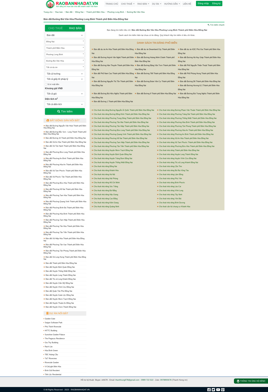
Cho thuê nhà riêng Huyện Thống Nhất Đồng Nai (113, 162)
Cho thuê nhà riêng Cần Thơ (170, 166)
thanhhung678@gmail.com (127, 380)
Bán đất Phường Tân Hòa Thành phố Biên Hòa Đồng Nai (64, 227)
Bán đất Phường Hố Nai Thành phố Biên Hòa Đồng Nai (63, 190)
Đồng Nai (79, 12)
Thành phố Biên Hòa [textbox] (55, 48)
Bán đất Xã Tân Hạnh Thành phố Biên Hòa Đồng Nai (64, 147)
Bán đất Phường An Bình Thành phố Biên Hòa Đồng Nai (63, 159)
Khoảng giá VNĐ (54, 88)
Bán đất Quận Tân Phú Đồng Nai (58, 291)
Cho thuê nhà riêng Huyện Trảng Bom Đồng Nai (112, 158)
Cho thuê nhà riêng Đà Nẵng (105, 190)
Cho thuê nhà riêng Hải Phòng (105, 178)
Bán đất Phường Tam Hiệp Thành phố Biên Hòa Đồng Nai (64, 221)
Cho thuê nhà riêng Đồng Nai (105, 166)
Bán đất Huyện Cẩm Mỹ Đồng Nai (59, 283)
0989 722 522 (147, 380)
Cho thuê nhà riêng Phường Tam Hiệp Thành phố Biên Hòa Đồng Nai (121, 142)
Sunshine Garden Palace (54, 335)
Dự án (156, 4)
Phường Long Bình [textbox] (54, 54)
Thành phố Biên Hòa (95, 12)
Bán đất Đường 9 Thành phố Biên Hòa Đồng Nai (156, 93)
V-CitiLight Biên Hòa (52, 366)
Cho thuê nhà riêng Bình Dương (172, 203)
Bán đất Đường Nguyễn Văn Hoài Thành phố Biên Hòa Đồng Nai (65, 127)
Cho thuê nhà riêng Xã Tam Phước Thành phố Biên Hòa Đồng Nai (185, 142)
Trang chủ (112, 4)
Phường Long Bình (115, 12)
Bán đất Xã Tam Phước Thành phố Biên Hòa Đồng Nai (63, 172)
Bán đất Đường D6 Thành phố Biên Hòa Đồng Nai (200, 81)
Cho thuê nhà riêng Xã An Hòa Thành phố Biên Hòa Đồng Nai (184, 138)
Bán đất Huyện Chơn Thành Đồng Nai (60, 307)
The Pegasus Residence (54, 338)
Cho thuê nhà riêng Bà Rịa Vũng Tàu (174, 170)
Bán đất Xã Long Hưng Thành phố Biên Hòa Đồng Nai (65, 258)
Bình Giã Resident (52, 370)
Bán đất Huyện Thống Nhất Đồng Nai (60, 271)
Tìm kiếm (66, 111)
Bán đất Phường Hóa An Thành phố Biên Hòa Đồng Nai (63, 165)
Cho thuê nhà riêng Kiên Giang (106, 203)
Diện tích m (51, 98)
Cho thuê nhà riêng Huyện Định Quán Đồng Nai (112, 154)
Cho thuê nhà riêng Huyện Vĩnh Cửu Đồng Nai (177, 158)
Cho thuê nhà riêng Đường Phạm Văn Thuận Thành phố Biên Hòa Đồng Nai (189, 110)
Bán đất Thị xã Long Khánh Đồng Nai (60, 279)
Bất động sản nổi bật (64, 120)
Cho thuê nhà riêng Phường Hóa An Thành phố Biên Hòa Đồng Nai (186, 130)
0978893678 (165, 380)
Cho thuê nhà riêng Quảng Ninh (106, 206)
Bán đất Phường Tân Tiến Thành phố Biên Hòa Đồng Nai (64, 233)
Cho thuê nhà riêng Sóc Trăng (105, 186)
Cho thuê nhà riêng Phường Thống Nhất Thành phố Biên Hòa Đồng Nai (187, 118)
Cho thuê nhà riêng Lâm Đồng (171, 174)
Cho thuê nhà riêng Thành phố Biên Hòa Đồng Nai (179, 150)
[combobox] (65, 41)
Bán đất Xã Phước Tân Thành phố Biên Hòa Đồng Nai (63, 178)
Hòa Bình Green (51, 350)
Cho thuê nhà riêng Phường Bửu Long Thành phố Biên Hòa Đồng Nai (121, 130)
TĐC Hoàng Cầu (51, 354)
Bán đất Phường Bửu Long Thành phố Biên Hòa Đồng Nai (64, 153)
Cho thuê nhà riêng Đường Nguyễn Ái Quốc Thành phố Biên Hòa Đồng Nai (123, 110)
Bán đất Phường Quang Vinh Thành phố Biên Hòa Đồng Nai (65, 202)
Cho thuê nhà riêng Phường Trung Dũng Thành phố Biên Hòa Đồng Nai (122, 118)
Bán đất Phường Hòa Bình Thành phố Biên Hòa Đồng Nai (64, 215)
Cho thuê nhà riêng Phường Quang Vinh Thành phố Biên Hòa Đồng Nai (122, 134)
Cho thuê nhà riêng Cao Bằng (105, 199)
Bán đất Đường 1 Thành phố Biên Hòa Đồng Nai (113, 101)
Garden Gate (49, 319)
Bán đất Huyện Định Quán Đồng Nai (60, 267)
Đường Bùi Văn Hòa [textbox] (55, 61)
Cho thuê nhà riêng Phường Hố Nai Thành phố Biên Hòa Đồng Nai (120, 138)
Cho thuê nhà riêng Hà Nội (104, 174)
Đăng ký (216, 3)
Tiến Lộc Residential (52, 374)
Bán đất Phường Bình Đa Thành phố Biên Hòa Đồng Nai (63, 209)
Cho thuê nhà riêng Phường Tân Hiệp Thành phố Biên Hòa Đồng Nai (121, 126)
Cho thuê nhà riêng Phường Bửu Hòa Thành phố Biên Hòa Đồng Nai (186, 146)
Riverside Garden (51, 362)
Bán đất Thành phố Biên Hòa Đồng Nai (61, 263)
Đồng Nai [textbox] (50, 41)
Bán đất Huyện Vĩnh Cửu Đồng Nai (59, 287)
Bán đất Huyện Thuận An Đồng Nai (59, 303)
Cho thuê (127, 4)
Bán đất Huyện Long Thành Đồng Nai (60, 275)
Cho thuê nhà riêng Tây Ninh (170, 194)
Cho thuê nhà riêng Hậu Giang (105, 194)
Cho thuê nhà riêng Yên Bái (170, 199)
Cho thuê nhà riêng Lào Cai (170, 186)
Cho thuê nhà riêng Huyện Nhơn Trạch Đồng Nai (113, 150)
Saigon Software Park (53, 323)
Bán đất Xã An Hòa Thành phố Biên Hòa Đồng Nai (65, 142)
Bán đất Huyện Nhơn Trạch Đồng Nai (60, 299)
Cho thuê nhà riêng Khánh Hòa (106, 170)
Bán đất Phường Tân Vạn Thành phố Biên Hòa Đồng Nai (64, 246)
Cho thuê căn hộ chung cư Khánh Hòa (174, 206)
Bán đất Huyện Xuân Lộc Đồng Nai (59, 295)
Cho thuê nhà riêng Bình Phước (172, 182)
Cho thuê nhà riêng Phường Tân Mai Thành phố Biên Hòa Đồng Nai (120, 122)
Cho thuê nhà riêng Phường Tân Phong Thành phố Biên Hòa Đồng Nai (187, 126)
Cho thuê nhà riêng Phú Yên (170, 178)
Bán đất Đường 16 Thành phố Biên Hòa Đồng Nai (65, 138)
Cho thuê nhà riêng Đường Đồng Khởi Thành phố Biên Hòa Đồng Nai (121, 114)
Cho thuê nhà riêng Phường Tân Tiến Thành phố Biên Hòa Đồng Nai (121, 146)
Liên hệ (187, 4)
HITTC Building (50, 331)
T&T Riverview (50, 358)
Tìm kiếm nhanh (217, 25)
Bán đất (69, 12)
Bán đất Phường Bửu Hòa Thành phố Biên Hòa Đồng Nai (64, 184)
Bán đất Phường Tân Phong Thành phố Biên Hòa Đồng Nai (65, 252)
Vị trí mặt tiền (53, 84)
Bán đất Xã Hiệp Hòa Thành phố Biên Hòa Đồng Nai (64, 239)
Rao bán (142, 4)
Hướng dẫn (171, 4)
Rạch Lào (48, 347)
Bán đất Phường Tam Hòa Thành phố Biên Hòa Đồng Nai (64, 196)
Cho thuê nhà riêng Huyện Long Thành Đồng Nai (178, 154)
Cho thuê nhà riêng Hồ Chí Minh (106, 182)
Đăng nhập (203, 3)
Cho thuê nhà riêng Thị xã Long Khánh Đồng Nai (178, 162)
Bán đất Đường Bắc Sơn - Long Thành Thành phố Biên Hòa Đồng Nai (65, 133)
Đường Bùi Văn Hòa (136, 12)
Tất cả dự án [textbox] (52, 67)
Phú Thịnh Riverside (52, 327)
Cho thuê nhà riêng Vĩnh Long (171, 190)
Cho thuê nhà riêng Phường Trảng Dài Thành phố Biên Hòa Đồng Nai (187, 114)
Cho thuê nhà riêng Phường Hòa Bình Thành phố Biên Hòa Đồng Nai (187, 122)
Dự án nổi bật (58, 313)
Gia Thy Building (51, 343)
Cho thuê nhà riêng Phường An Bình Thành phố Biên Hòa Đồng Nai (186, 134)
